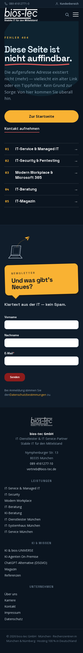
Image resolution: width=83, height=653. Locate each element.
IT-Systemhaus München (22, 525)
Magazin (10, 569)
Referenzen (12, 575)
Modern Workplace (18, 500)
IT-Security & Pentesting (37, 160)
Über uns (10, 594)
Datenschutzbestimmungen (28, 395)
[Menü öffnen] (76, 14)
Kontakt (10, 606)
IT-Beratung (26, 189)
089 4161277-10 (41, 463)
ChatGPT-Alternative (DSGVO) (25, 563)
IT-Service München (18, 532)
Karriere (10, 600)
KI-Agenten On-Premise (21, 556)
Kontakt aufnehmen (21, 128)
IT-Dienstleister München (22, 519)
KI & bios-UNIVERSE (18, 550)
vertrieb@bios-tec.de (41, 469)
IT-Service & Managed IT (37, 148)
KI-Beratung (13, 513)
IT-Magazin (25, 201)
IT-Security (12, 494)
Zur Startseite (41, 116)
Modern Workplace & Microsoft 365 (34, 175)
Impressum (12, 612)
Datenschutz (13, 619)
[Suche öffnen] (67, 14)
